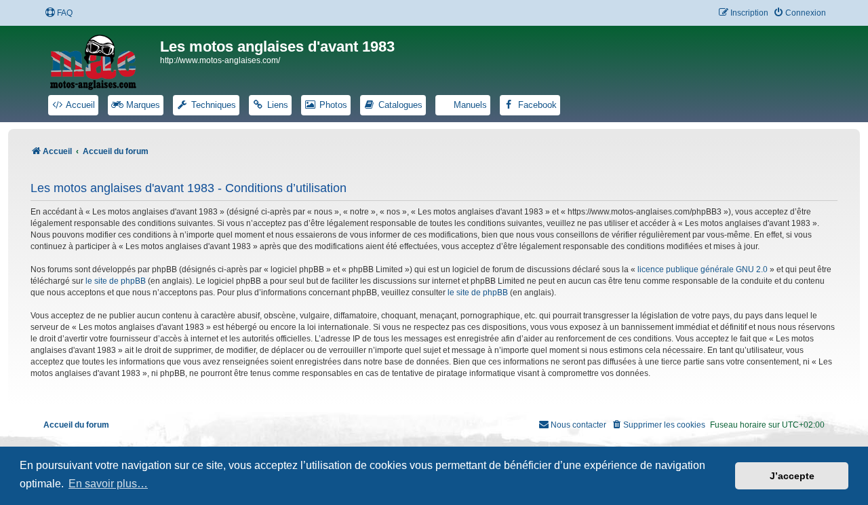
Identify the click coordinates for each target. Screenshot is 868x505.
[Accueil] (101, 60)
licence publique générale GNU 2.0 (702, 269)
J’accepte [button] (792, 475)
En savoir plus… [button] (108, 483)
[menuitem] (59, 13)
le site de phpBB (115, 281)
